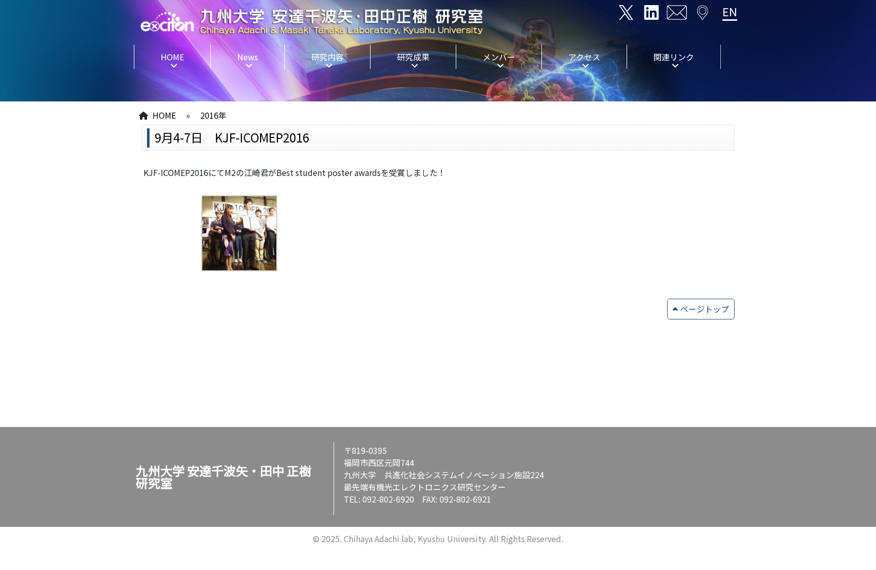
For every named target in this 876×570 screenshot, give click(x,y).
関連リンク (673, 57)
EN (729, 11)
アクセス (584, 57)
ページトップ (704, 309)
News (247, 57)
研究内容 (327, 57)
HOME (172, 57)
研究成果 (413, 57)
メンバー (499, 57)
